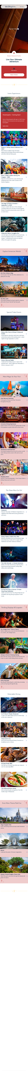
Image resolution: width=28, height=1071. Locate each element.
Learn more (5, 126)
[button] (14, 29)
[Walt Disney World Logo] (10, 7)
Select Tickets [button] (14, 74)
